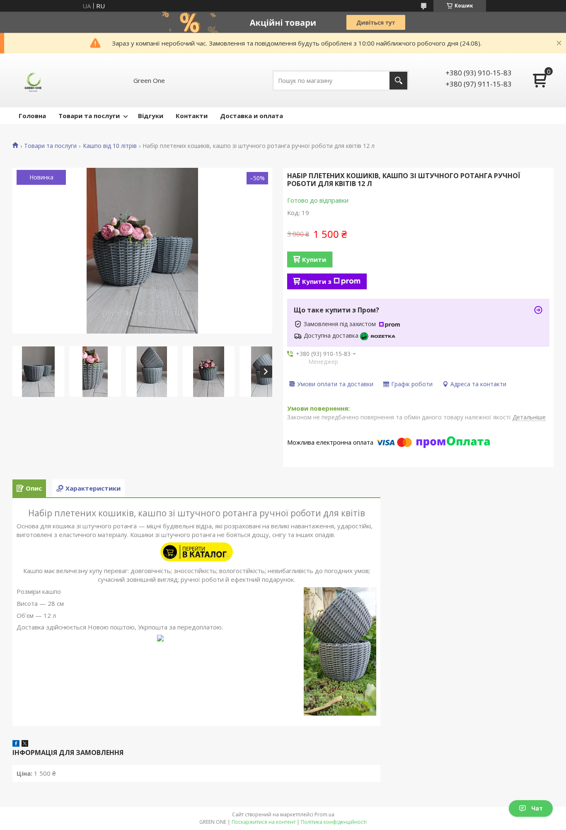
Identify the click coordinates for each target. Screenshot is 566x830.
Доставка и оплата (251, 115)
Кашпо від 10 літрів (110, 146)
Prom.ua (324, 814)
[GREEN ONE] (33, 80)
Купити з (316, 281)
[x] (25, 744)
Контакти (192, 115)
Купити (314, 259)
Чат (537, 808)
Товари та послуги (89, 115)
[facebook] (15, 744)
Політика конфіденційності (334, 821)
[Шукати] (398, 81)
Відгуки (150, 115)
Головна (32, 115)
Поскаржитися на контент (263, 821)
